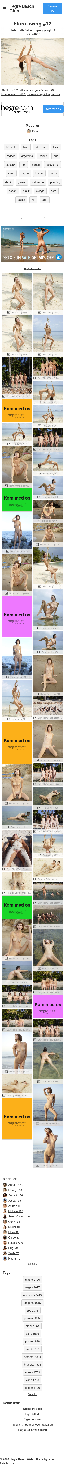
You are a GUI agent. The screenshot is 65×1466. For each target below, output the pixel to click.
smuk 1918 (32, 1349)
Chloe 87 (14, 1237)
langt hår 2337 (32, 1303)
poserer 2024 (32, 1318)
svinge (40, 191)
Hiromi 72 (14, 1258)
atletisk (10, 165)
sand (11, 173)
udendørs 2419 (32, 1295)
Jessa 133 (14, 1200)
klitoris (39, 173)
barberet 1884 (32, 1357)
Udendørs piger (32, 1409)
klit (33, 200)
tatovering (52, 165)
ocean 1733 (32, 1372)
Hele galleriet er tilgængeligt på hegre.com (32, 32)
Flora (35, 131)
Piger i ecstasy (33, 1419)
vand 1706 (32, 1380)
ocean (12, 191)
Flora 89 (13, 1232)
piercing (55, 182)
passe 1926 (32, 1341)
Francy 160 (15, 1190)
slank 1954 (32, 1326)
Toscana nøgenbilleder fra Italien (32, 1424)
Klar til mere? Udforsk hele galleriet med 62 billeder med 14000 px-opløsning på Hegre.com (30, 92)
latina (53, 173)
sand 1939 (32, 1334)
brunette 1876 (32, 1364)
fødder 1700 (32, 1388)
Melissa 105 (15, 1211)
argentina (27, 156)
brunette (11, 147)
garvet (22, 182)
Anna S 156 (15, 1195)
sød (56, 156)
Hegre (21, 8)
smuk (26, 191)
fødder (11, 156)
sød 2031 (32, 1310)
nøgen (36, 165)
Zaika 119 (14, 1206)
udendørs (40, 147)
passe (21, 200)
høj (23, 165)
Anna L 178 (15, 1185)
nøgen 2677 (32, 1287)
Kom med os (53, 8)
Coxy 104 (14, 1222)
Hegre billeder (32, 1414)
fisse (56, 147)
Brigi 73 (13, 1248)
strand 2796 (32, 1279)
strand (43, 156)
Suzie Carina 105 (19, 1216)
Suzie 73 (13, 1253)
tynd (25, 147)
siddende (38, 182)
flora (53, 191)
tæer (44, 200)
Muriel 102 (14, 1227)
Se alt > (32, 1264)
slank (8, 182)
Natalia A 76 (16, 1243)
